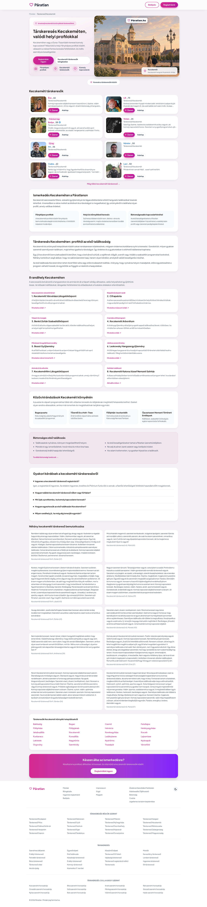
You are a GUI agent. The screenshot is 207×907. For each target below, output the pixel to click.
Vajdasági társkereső (113, 857)
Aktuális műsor (114, 383)
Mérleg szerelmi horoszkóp (115, 889)
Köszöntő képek (111, 850)
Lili (124, 98)
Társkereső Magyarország (153, 833)
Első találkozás (73, 854)
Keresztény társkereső (152, 854)
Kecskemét (74, 732)
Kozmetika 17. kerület (75, 868)
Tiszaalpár (109, 744)
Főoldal (32, 14)
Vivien (126, 119)
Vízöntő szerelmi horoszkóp (116, 893)
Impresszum (101, 788)
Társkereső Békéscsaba (152, 826)
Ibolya (51, 122)
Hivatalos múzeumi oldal (118, 308)
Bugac (72, 724)
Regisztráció (169, 5)
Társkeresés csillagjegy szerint (103, 880)
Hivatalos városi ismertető (43, 358)
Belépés (152, 5)
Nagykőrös (74, 740)
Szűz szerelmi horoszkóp (76, 889)
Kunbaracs (38, 736)
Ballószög (37, 724)
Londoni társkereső (150, 857)
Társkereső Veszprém (37, 829)
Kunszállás (73, 736)
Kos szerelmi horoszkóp (38, 886)
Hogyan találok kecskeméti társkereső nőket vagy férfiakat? (63, 492)
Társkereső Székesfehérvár (40, 826)
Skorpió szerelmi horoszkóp (154, 889)
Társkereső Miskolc (112, 819)
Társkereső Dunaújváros (114, 833)
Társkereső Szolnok (74, 826)
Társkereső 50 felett (113, 854)
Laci (125, 164)
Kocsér (144, 732)
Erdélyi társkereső (36, 854)
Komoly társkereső (74, 864)
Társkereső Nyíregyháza (114, 822)
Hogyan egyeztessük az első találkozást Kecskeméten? (60, 506)
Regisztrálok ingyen (43, 60)
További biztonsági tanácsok (45, 457)
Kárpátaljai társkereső (75, 857)
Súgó (98, 791)
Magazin (99, 795)
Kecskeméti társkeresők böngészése (68, 60)
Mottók (146, 850)
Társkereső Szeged (150, 819)
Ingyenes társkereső (151, 861)
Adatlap (65, 110)
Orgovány (37, 744)
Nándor (126, 143)
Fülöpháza (37, 728)
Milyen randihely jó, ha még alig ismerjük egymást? (58, 513)
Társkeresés (110, 864)
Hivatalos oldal (39, 308)
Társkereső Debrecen (75, 819)
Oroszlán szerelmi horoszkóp (40, 889)
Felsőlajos (145, 724)
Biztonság (133, 795)
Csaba (51, 164)
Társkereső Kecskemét (152, 822)
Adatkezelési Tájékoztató (139, 791)
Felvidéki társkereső (37, 857)
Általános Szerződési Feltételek (141, 788)
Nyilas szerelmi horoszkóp (39, 893)
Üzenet (54, 110)
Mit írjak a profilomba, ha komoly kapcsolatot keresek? (60, 499)
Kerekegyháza (111, 732)
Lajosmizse (146, 736)
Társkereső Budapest (37, 819)
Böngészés (67, 791)
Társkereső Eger (73, 829)
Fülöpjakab (74, 728)
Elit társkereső (148, 864)
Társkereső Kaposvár (113, 829)
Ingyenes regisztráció (71, 795)
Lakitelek (37, 740)
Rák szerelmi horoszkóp (152, 886)
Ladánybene (111, 736)
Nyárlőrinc (110, 740)
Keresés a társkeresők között (103, 82)
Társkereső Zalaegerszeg (153, 829)
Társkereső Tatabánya (75, 833)
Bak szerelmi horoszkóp (76, 893)
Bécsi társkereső (36, 861)
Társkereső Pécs (35, 822)
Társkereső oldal (35, 864)
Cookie (132, 798)
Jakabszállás (38, 732)
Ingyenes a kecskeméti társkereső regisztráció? (57, 481)
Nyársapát (145, 740)
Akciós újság (34, 868)
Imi (49, 146)
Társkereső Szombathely (115, 826)
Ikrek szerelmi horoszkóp (115, 886)
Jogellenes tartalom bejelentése (142, 801)
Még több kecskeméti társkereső (103, 184)
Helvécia (109, 728)
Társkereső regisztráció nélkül (116, 861)
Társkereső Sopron (36, 833)
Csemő (108, 724)
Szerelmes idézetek (37, 850)
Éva (49, 98)
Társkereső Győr (73, 822)
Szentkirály (74, 744)
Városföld (145, 744)
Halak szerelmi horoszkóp (153, 893)
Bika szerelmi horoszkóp (76, 886)
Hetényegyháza (148, 728)
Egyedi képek (72, 850)
